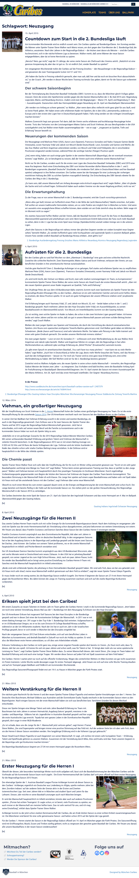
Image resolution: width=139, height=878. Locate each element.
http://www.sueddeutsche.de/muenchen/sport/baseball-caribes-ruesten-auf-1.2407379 (64, 386)
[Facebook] (97, 853)
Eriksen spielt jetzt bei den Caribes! (39, 601)
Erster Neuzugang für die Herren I (38, 766)
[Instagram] (107, 853)
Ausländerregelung (48, 240)
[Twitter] (102, 853)
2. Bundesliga (33, 240)
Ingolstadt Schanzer (117, 506)
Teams (102, 12)
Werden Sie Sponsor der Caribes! (22, 859)
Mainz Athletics (80, 240)
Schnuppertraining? (15, 855)
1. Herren (49, 411)
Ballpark (128, 12)
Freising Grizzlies (64, 240)
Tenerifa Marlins (129, 394)
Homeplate (89, 12)
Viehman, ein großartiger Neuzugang (42, 405)
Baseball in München (70, 4)
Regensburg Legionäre (127, 240)
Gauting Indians (39, 394)
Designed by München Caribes (123, 872)
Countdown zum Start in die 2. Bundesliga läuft (75, 38)
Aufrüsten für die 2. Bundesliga (58, 252)
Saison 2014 (40, 414)
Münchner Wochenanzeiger (72, 394)
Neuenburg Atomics (97, 240)
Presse (99, 394)
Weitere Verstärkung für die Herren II (41, 689)
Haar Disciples (53, 394)
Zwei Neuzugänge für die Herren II (39, 518)
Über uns (114, 12)
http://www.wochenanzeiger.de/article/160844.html (48, 389)
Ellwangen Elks (24, 394)
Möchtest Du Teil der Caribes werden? (24, 852)
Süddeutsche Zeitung (112, 394)
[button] (6, 872)
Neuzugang (111, 240)
